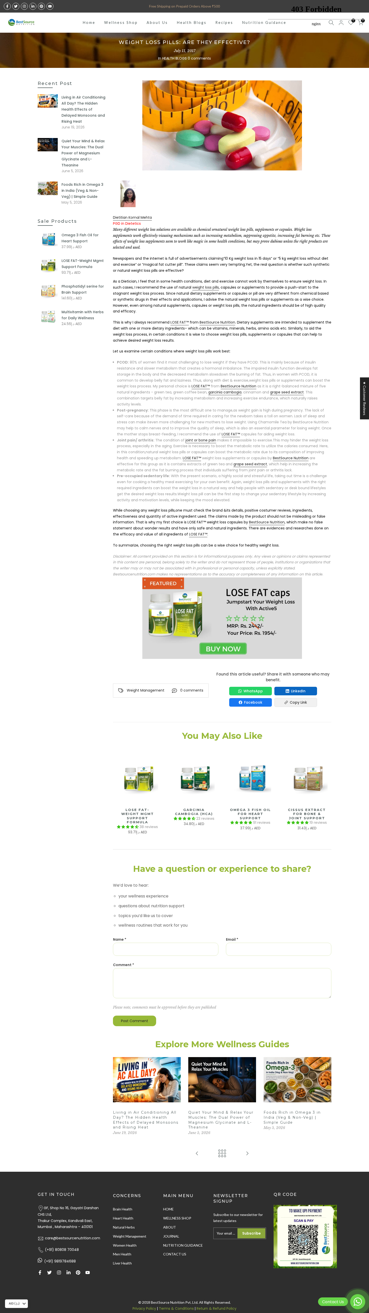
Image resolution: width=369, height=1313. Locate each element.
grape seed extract (287, 392)
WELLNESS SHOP (177, 1218)
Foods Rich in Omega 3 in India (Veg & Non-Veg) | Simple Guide (292, 1117)
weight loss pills (205, 287)
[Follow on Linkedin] (32, 6)
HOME (168, 1209)
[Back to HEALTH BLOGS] (222, 1153)
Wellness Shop (121, 22)
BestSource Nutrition (217, 322)
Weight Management (145, 690)
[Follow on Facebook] (7, 6)
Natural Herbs (124, 1227)
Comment (123, 964)
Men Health (122, 1254)
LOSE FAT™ (179, 322)
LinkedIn (298, 691)
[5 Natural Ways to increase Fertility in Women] (197, 1153)
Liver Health (122, 1263)
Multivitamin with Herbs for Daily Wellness (83, 315)
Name (119, 939)
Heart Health (123, 1218)
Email (232, 939)
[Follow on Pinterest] (41, 6)
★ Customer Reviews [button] (364, 398)
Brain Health (122, 1209)
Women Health (125, 1245)
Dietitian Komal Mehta (132, 217)
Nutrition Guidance (264, 22)
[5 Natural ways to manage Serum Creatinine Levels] (247, 1153)
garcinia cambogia (224, 392)
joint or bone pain (201, 440)
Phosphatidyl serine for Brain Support (83, 289)
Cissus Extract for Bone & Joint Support (307, 814)
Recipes (224, 22)
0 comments (199, 58)
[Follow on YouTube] (49, 6)
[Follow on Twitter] (15, 6)
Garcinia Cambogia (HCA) (194, 812)
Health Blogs (192, 22)
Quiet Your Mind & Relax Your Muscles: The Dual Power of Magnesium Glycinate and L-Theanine (83, 153)
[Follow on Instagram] (24, 6)
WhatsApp (253, 691)
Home (89, 22)
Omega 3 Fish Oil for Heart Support (250, 814)
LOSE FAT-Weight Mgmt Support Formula (137, 816)
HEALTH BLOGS (174, 58)
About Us (157, 22)
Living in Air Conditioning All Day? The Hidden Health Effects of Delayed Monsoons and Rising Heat (83, 109)
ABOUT (169, 1227)
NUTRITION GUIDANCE (183, 1245)
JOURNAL (171, 1236)
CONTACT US (174, 1254)
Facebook (253, 702)
